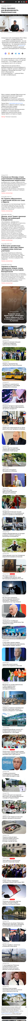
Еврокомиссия (8, 15)
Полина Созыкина (10, 117)
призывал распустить (16, 103)
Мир (3, 15)
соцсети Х (21, 45)
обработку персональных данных (10, 1013)
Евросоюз (14, 15)
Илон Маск (20, 15)
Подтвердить (14, 1017)
